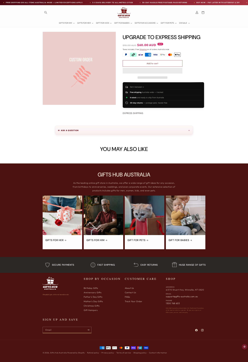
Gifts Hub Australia (58, 353)
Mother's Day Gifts (93, 301)
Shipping (143, 49)
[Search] (46, 12)
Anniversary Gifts (93, 292)
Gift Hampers (91, 310)
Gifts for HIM (95, 240)
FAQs (127, 297)
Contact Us (130, 292)
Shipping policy (140, 353)
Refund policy (93, 353)
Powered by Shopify (76, 353)
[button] (152, 71)
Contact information (158, 353)
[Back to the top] (244, 346)
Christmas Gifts (91, 305)
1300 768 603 (173, 303)
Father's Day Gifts (93, 297)
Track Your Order (133, 301)
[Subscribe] (88, 330)
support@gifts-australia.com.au (182, 296)
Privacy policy (108, 353)
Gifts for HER (54, 240)
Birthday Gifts (91, 288)
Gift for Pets (136, 240)
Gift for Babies (179, 240)
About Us (129, 288)
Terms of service (123, 353)
